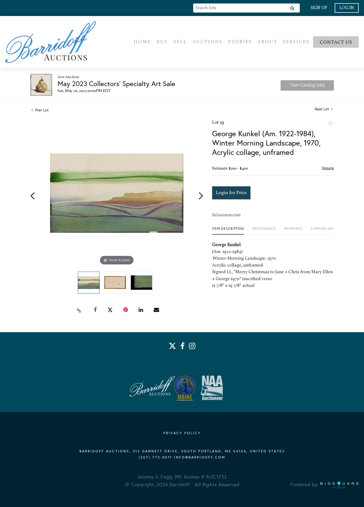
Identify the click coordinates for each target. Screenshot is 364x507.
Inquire (328, 168)
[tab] (228, 231)
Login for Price (231, 192)
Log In (346, 8)
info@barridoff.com (199, 457)
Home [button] (142, 42)
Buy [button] (162, 42)
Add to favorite (330, 123)
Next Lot (322, 109)
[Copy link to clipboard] (79, 310)
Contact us (336, 42)
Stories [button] (240, 42)
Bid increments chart (226, 214)
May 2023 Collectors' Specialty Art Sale (116, 83)
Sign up (318, 8)
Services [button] (296, 42)
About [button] (267, 42)
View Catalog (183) (307, 85)
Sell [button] (180, 42)
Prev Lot (41, 110)
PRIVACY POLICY (182, 433)
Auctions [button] (207, 42)
